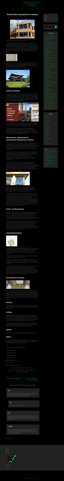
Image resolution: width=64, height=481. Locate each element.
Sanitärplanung (47, 133)
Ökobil (7, 253)
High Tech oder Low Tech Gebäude (49, 64)
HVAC (45, 124)
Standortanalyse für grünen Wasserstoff (50, 47)
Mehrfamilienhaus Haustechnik (19, 370)
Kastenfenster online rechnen (45, 9)
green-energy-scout (32, 3)
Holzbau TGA (11, 370)
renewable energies (47, 130)
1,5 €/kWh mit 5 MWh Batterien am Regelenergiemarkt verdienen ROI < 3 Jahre (50, 39)
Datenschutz (8, 464)
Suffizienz (46, 140)
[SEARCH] (51, 9)
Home (13, 9)
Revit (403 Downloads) (50, 160)
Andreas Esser (38, 478)
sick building (46, 136)
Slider (45, 137)
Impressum (8, 466)
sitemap (7, 467)
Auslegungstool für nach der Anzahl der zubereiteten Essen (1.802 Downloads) (50, 152)
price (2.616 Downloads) (50, 156)
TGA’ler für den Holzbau (10, 355)
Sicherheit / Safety (47, 134)
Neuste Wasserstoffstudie (48, 41)
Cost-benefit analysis (48, 117)
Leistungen (17, 9)
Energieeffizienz (47, 120)
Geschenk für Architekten (29, 9)
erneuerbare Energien (48, 121)
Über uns (22, 9)
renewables (46, 131)
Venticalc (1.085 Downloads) (48, 161)
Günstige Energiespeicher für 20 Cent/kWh (51, 45)
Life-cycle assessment (48, 127)
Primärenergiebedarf (23, 248)
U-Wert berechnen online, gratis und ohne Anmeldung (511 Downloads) (50, 164)
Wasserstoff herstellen (48, 143)
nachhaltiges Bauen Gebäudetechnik (30, 370)
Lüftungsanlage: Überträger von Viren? (50, 105)
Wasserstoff (46, 141)
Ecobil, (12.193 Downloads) (49, 154)
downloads (37, 9)
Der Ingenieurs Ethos (48, 53)
